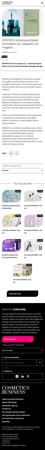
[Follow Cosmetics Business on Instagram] (17, 377)
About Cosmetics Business (13, 399)
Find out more (7, 350)
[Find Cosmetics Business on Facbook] (28, 377)
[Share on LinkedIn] (11, 153)
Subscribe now (15, 294)
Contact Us (6, 409)
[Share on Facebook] (17, 153)
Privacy (23, 445)
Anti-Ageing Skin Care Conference (16, 415)
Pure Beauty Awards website (13, 412)
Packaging (4, 56)
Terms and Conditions (10, 445)
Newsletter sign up (9, 406)
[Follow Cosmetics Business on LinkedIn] (22, 377)
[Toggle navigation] (42, 2)
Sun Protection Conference (13, 418)
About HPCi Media (9, 402)
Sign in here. (20, 345)
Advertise (6, 422)
